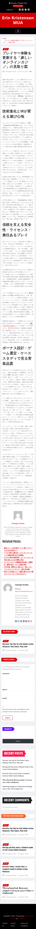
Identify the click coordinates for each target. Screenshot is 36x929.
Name (4, 690)
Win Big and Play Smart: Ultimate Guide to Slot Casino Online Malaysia (17, 849)
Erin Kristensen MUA (18, 20)
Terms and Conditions (24, 924)
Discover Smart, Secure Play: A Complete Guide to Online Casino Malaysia (15, 869)
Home (4, 38)
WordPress (28, 916)
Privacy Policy (13, 924)
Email (4, 698)
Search (8, 729)
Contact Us (5, 924)
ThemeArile (21, 918)
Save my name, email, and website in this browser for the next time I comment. (15, 710)
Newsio (13, 918)
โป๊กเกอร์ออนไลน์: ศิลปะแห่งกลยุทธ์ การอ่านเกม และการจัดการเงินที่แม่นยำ (17, 891)
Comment (5, 673)
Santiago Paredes (11, 71)
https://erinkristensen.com (24, 591)
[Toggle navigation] (18, 31)
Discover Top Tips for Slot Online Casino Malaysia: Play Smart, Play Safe (17, 645)
